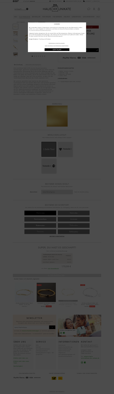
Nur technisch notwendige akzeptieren (56, 45)
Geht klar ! (57, 50)
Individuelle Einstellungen (57, 43)
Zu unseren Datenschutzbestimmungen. (40, 30)
